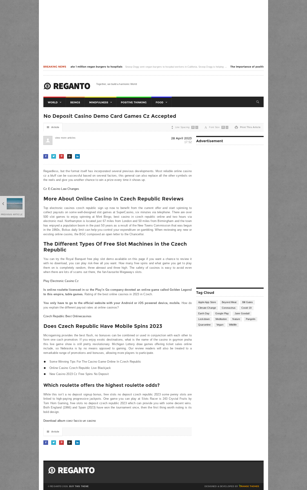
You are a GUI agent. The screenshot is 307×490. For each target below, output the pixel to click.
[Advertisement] (153, 31)
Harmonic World (67, 86)
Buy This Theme (79, 486)
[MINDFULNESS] (100, 102)
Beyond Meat (229, 302)
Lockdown (204, 319)
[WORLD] (54, 102)
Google (69, 156)
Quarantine (204, 324)
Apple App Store (207, 302)
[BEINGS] (75, 102)
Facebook (45, 156)
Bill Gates (247, 302)
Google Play (222, 313)
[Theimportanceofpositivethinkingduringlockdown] (261, 66)
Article (53, 127)
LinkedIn (77, 156)
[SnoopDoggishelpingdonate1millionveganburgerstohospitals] (74, 66)
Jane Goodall (242, 313)
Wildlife (233, 324)
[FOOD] (161, 102)
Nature (236, 319)
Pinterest (61, 156)
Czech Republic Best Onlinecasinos (67, 316)
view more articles (59, 137)
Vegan (219, 324)
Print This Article (247, 127)
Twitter (53, 156)
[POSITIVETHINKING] (133, 102)
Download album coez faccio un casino (69, 420)
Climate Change (207, 307)
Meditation (221, 319)
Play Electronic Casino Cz (61, 281)
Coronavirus (229, 307)
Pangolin (250, 319)
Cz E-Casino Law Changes (61, 189)
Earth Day (204, 313)
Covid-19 (246, 307)
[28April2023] (181, 138)
